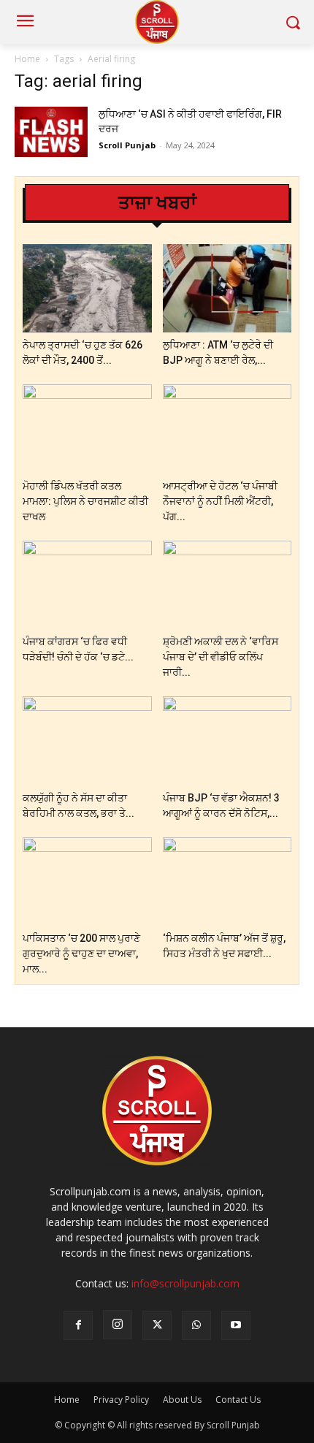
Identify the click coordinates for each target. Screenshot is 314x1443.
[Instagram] (117, 1324)
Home (27, 59)
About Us (182, 1399)
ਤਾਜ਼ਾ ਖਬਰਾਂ (157, 203)
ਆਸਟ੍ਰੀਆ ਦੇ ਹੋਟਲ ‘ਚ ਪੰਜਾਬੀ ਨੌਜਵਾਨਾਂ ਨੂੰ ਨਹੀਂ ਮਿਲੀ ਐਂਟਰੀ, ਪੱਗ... (220, 501)
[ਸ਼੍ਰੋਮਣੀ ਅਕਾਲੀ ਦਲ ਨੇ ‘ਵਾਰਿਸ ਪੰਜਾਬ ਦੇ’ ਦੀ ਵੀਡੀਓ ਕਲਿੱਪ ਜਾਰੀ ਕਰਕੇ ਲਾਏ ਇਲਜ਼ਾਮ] (227, 585)
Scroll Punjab (127, 145)
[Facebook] (78, 1325)
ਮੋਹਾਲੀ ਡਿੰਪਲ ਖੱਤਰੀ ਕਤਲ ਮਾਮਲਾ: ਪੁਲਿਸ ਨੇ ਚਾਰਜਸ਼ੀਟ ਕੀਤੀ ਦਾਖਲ (85, 501)
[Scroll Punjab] (157, 22)
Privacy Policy (121, 1399)
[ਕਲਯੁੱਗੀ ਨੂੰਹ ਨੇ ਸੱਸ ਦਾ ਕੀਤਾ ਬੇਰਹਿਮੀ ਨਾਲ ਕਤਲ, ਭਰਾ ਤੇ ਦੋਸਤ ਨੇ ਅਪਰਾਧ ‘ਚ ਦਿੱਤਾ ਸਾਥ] (87, 740)
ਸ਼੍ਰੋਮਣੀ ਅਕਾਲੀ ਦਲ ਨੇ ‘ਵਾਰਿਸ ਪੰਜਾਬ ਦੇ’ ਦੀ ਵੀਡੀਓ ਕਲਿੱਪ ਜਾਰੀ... (220, 657)
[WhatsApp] (196, 1325)
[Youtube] (235, 1325)
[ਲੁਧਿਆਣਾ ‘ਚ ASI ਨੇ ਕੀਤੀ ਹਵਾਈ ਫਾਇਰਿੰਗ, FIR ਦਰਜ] (51, 132)
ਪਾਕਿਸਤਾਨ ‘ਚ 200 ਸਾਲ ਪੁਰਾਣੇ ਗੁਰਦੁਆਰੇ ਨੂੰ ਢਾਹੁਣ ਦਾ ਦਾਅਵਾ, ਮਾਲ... (81, 953)
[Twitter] (157, 1325)
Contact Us (238, 1399)
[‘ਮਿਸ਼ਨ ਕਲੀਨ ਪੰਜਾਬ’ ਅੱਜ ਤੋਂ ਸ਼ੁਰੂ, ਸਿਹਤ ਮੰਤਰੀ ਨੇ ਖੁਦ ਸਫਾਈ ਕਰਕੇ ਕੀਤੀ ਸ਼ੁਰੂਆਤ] (227, 881)
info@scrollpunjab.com (185, 1283)
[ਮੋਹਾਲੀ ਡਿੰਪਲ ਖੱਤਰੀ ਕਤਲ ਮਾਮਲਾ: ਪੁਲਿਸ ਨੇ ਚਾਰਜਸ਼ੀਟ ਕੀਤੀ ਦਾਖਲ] (87, 428)
